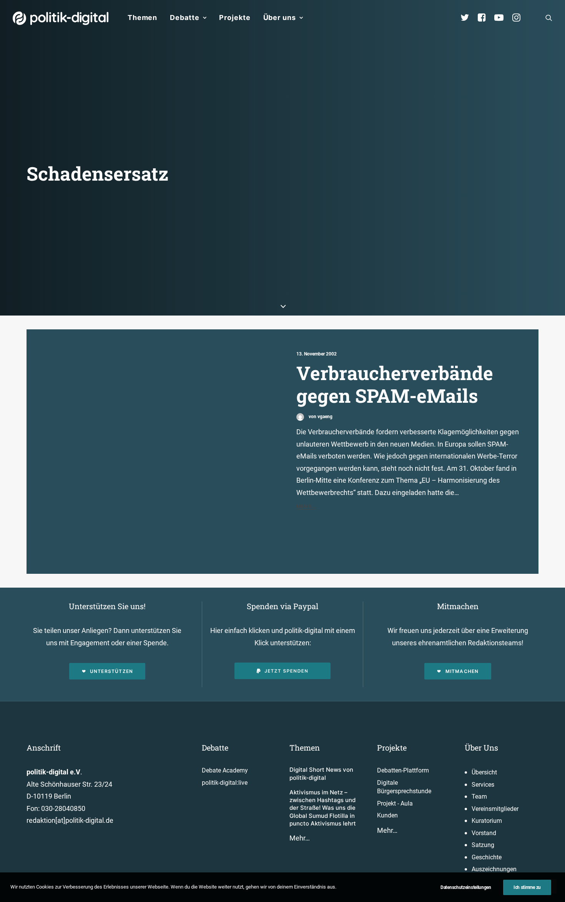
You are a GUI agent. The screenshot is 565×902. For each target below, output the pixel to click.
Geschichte (487, 857)
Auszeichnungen (494, 869)
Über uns (279, 17)
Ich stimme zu (527, 887)
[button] (548, 17)
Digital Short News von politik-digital (321, 773)
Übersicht (484, 772)
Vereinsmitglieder (495, 808)
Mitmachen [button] (462, 671)
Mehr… (299, 838)
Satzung (483, 845)
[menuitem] (142, 17)
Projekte (234, 17)
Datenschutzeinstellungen (465, 887)
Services (483, 784)
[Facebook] (485, 17)
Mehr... (306, 506)
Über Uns (481, 747)
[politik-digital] (60, 18)
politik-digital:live (225, 782)
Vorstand (484, 833)
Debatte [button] (184, 17)
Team (479, 796)
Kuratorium (487, 820)
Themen (142, 17)
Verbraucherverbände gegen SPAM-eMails (394, 384)
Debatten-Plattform (403, 770)
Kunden (387, 815)
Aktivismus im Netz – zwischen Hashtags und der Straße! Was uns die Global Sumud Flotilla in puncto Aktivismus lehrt (322, 808)
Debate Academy (225, 770)
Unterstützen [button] (111, 671)
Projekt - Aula (395, 803)
